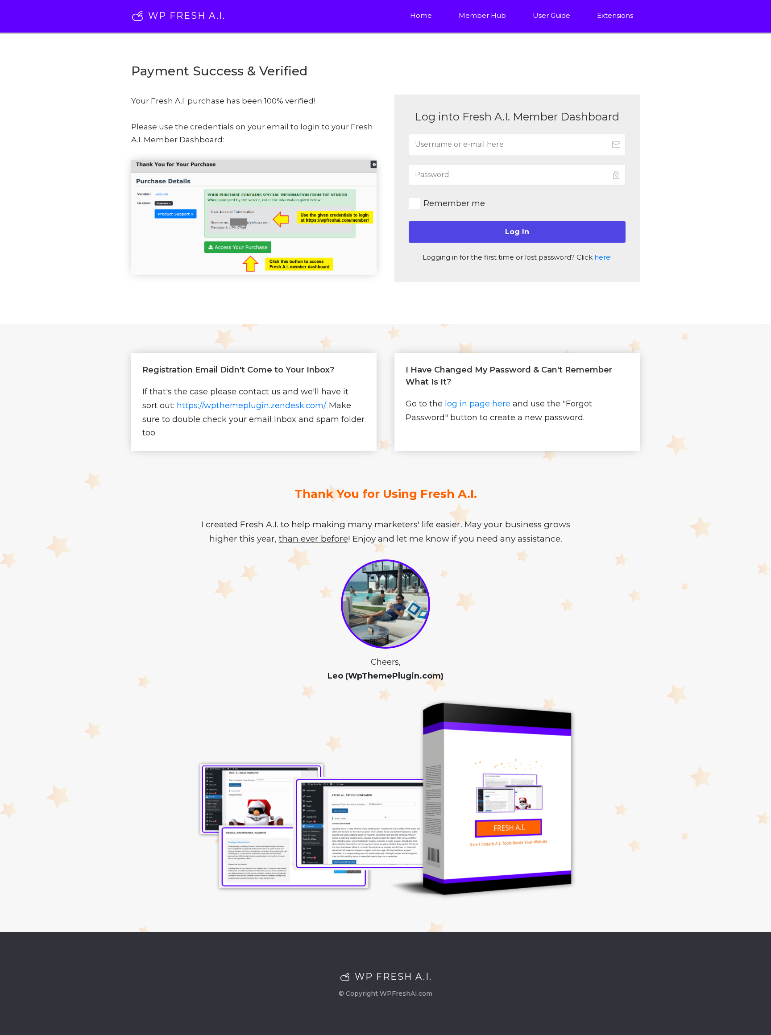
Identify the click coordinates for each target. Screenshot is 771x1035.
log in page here (477, 404)
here (602, 257)
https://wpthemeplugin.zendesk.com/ (251, 405)
